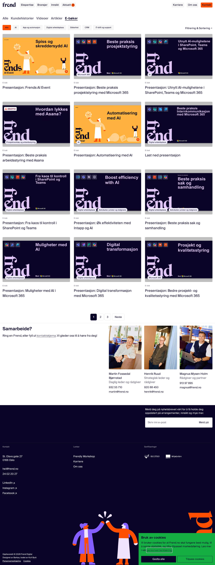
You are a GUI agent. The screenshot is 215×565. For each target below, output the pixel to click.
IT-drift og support (103, 27)
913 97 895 (186, 383)
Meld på (204, 422)
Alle (5, 18)
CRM (87, 27)
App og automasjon (31, 27)
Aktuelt (68, 5)
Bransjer (42, 5)
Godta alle (158, 559)
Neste (118, 317)
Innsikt (55, 5)
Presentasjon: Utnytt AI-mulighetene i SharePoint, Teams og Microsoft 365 (174, 90)
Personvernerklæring (12, 561)
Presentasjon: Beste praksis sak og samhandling (172, 225)
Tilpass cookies (195, 559)
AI (16, 27)
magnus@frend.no (190, 387)
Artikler (56, 18)
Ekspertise (27, 5)
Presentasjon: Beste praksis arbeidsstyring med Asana (25, 157)
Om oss (192, 5)
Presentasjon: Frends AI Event (26, 88)
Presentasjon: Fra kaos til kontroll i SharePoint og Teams (30, 225)
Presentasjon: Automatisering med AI (103, 155)
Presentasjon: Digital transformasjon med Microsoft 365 (103, 293)
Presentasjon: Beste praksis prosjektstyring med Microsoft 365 (101, 90)
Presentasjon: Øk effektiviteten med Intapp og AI (102, 225)
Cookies (27, 561)
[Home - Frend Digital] (9, 4)
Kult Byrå (32, 557)
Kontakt (206, 5)
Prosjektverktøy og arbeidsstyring (20, 142)
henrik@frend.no (154, 392)
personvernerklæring (159, 550)
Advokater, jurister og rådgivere (112, 210)
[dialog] (177, 549)
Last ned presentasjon (162, 155)
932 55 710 (115, 387)
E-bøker (71, 18)
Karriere (178, 5)
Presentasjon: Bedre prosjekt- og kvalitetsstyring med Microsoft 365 (172, 293)
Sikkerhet (74, 27)
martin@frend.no (119, 392)
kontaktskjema (46, 335)
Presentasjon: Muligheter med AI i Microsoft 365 (29, 293)
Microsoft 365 (84, 74)
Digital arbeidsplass (55, 27)
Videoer (42, 18)
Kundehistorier (22, 18)
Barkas (17, 557)
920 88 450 (151, 387)
